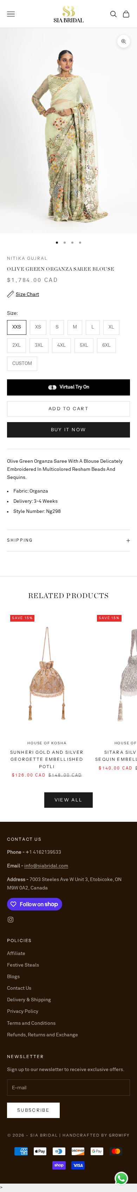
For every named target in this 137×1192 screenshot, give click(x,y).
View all (68, 799)
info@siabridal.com (46, 865)
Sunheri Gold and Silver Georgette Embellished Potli (47, 759)
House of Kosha (46, 743)
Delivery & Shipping (29, 999)
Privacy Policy (22, 1011)
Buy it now (68, 429)
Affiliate (16, 953)
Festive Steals (23, 965)
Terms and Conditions (31, 1023)
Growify (119, 1135)
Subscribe (33, 1110)
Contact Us (19, 988)
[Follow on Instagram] (10, 919)
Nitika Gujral (27, 258)
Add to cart (68, 408)
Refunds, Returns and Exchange (42, 1034)
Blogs (13, 976)
